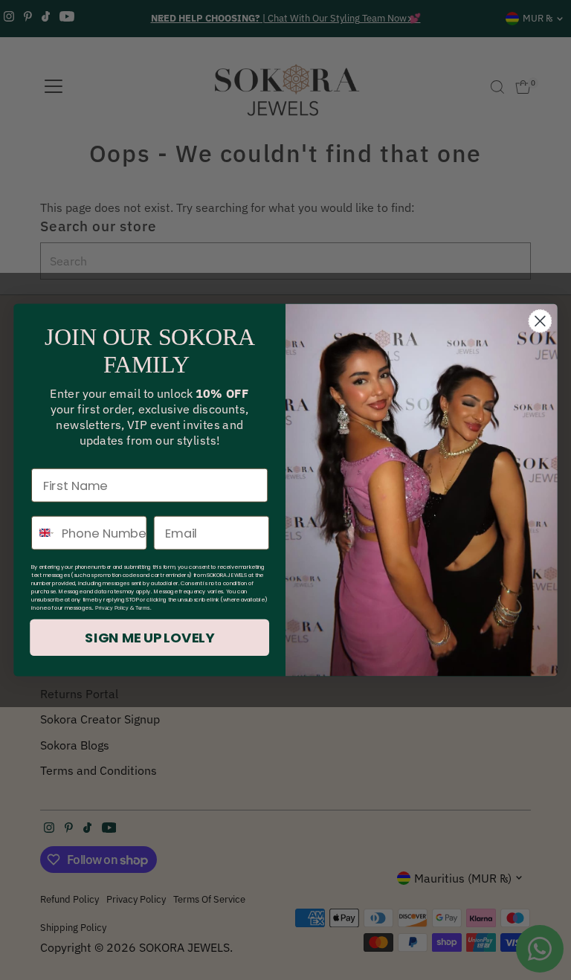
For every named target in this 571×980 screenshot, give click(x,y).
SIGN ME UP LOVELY (149, 638)
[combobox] (43, 533)
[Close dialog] (540, 321)
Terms (142, 608)
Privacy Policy (112, 608)
